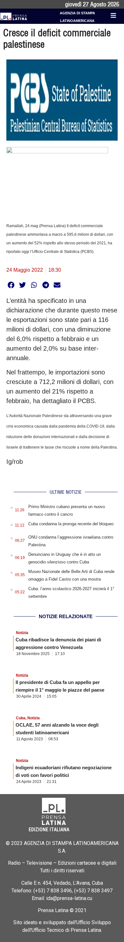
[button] (11, 285)
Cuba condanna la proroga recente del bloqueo (71, 523)
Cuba (20, 718)
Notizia (22, 633)
